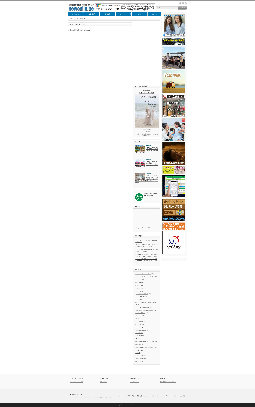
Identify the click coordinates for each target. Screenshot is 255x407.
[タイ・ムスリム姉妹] (147, 127)
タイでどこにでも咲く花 (142, 293)
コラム (139, 14)
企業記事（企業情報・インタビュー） (145, 341)
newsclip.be (76, 394)
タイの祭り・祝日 (140, 296)
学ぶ (137, 318)
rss (180, 3)
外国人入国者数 (140, 355)
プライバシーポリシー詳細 (76, 382)
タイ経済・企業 (140, 330)
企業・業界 (92, 14)
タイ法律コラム (139, 333)
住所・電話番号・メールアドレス (168, 382)
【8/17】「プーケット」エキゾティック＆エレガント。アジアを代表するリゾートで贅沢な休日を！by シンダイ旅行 (146, 179)
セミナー (138, 282)
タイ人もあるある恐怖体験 (143, 307)
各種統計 (107, 14)
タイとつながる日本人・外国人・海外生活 (146, 302)
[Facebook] (184, 396)
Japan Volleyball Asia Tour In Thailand (145, 276)
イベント (138, 279)
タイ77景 (138, 291)
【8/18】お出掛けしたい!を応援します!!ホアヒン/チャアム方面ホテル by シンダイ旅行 (146, 149)
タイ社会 (138, 327)
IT (136, 338)
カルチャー (155, 14)
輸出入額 (138, 361)
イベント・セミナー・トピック (123, 14)
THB (143, 227)
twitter (183, 3)
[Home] (71, 18)
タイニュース (75, 14)
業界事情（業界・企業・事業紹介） (145, 347)
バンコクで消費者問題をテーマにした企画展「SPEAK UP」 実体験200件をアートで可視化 (146, 260)
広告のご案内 (103, 382)
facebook (186, 3)
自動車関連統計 (140, 358)
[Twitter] (181, 396)
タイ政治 (138, 324)
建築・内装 (140, 350)
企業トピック (139, 285)
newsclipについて (134, 382)
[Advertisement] (146, 52)
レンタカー (139, 315)
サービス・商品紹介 (140, 313)
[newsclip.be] (81, 11)
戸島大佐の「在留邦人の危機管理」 (145, 310)
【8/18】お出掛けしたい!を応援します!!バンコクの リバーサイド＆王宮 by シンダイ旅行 (146, 163)
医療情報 (138, 344)
